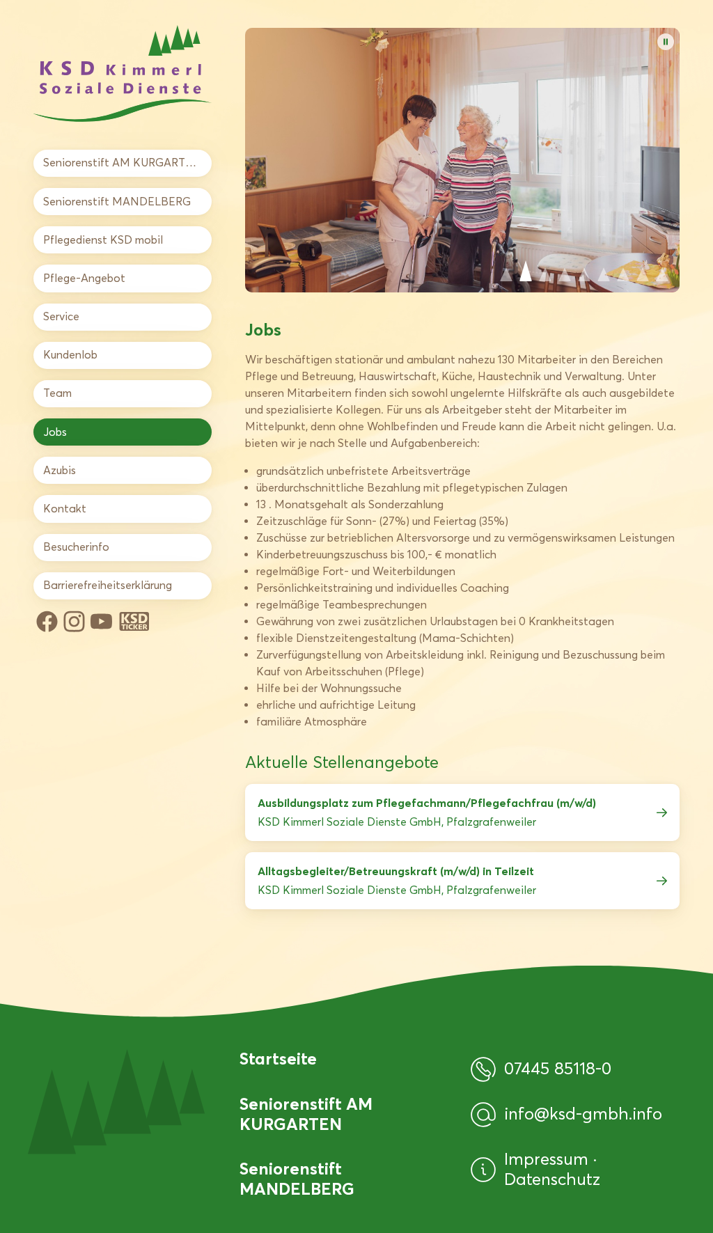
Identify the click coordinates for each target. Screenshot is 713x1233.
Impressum (548, 1159)
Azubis (59, 470)
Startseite (278, 1059)
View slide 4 (564, 270)
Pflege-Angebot (84, 278)
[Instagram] (74, 621)
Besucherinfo (76, 546)
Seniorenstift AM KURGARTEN (122, 162)
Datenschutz (552, 1179)
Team (57, 393)
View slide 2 (525, 270)
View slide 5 (584, 270)
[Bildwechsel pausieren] (665, 41)
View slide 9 (662, 270)
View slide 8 (642, 270)
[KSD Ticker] (134, 621)
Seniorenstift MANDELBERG (117, 201)
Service (61, 316)
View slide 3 (545, 270)
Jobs (55, 432)
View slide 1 (506, 270)
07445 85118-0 (557, 1068)
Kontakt (64, 508)
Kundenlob (70, 354)
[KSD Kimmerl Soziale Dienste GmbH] (122, 73)
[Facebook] (47, 621)
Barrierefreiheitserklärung (107, 585)
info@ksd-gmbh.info (583, 1114)
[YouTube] (101, 621)
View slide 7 (623, 270)
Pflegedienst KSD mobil (103, 239)
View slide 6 (603, 270)
